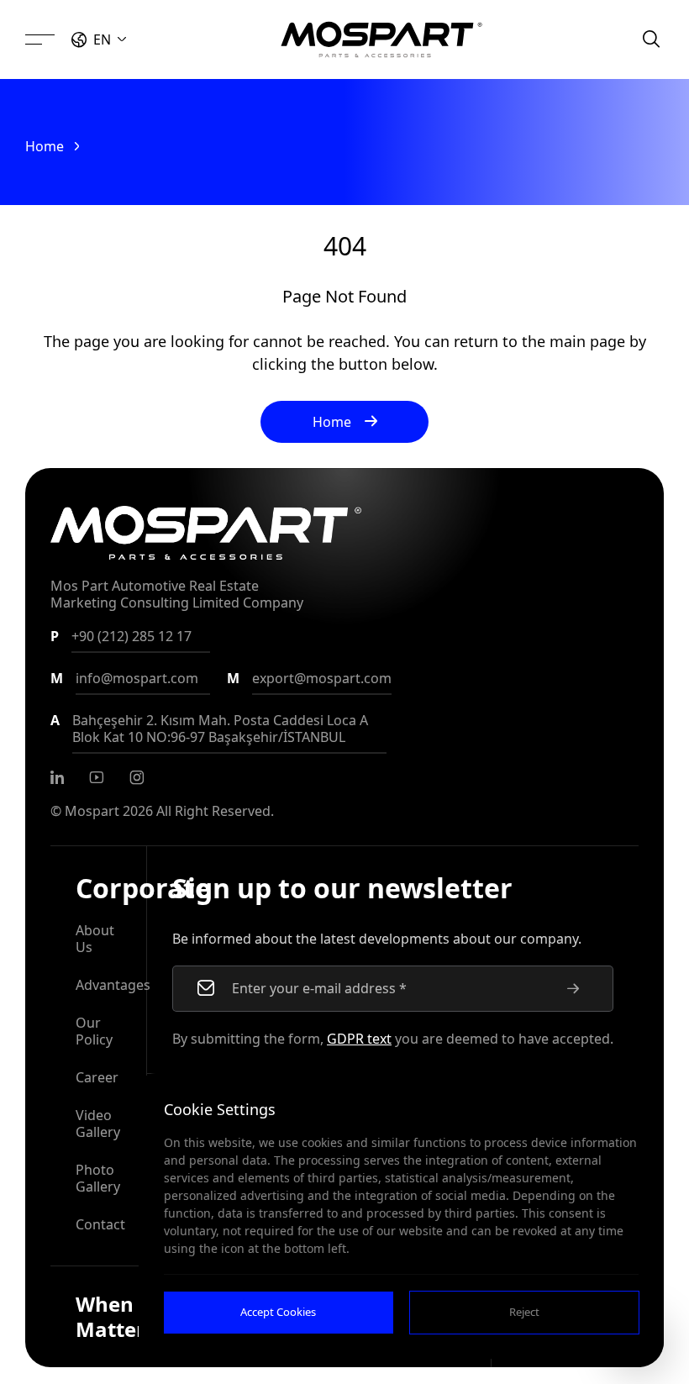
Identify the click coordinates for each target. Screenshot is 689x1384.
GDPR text (359, 1038)
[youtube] (96, 777)
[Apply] (573, 988)
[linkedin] (57, 777)
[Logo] (381, 39)
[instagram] (137, 777)
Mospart (92, 811)
